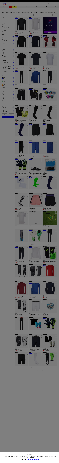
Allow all (36, 459)
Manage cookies (23, 459)
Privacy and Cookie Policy (30, 457)
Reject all (30, 459)
